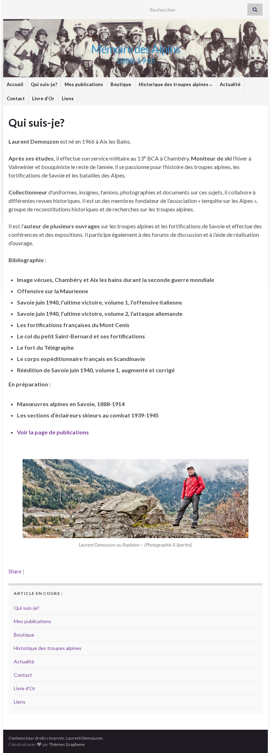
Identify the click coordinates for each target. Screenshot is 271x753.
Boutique (120, 84)
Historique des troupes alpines (174, 84)
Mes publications (84, 84)
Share (15, 571)
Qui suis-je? (44, 84)
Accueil (15, 84)
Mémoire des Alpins (135, 49)
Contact (16, 98)
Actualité (230, 84)
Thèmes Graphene (67, 744)
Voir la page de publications (53, 432)
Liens (68, 98)
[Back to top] (255, 737)
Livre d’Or (43, 98)
